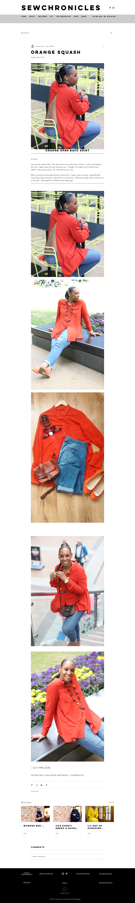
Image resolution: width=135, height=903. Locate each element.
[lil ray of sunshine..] (99, 814)
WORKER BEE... (34, 825)
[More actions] (103, 46)
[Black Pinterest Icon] (110, 8)
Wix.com (78, 899)
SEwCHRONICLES (61, 7)
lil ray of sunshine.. (95, 826)
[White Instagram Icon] (63, 873)
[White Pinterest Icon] (66, 873)
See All (112, 802)
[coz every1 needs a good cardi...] (67, 814)
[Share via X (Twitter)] (37, 785)
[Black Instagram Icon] (113, 8)
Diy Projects (25, 33)
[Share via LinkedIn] (41, 785)
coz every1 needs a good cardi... (66, 826)
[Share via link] (46, 785)
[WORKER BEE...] (35, 814)
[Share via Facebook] (32, 785)
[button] (111, 33)
